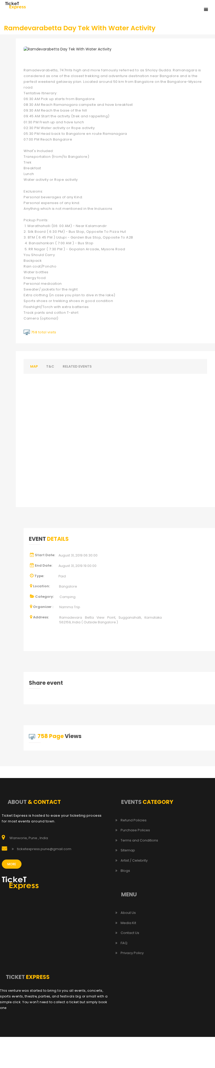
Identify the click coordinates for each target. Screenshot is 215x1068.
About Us (128, 912)
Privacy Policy (132, 953)
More (11, 864)
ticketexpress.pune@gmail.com (44, 849)
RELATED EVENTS (77, 366)
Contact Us (130, 933)
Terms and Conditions (139, 840)
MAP (34, 366)
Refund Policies (134, 820)
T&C (50, 366)
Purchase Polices (135, 830)
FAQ (124, 943)
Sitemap (128, 850)
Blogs (125, 870)
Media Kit (128, 923)
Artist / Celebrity (134, 860)
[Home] (15, 5)
